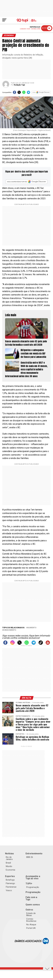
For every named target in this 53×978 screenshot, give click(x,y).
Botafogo (10, 880)
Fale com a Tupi (31, 898)
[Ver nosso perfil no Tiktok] (41, 644)
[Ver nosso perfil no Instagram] (12, 644)
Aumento (31, 628)
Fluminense (11, 887)
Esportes (10, 876)
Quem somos (33, 904)
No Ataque (31, 924)
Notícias (9, 853)
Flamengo (10, 883)
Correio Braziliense (31, 920)
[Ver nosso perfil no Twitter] (19, 644)
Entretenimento (34, 853)
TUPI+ (29, 883)
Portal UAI (31, 928)
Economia (10, 870)
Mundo (9, 866)
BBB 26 (29, 857)
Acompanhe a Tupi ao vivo (33, 877)
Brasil (8, 862)
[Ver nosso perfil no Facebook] (5, 644)
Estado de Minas (31, 914)
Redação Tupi (19, 85)
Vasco (9, 890)
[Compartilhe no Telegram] (28, 93)
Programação (32, 887)
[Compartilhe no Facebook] (14, 93)
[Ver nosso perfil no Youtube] (48, 644)
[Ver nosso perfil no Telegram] (34, 644)
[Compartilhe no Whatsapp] (23, 93)
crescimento (9, 630)
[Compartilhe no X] (19, 93)
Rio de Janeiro (9, 858)
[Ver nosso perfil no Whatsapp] (26, 644)
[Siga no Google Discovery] (41, 93)
